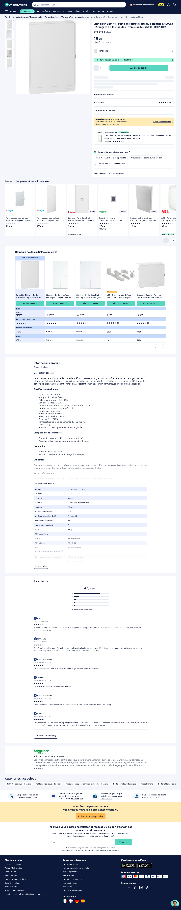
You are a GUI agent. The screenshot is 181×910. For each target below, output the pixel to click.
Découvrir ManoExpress (73, 890)
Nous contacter (11, 875)
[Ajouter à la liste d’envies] (171, 68)
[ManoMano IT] (65, 901)
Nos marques (68, 875)
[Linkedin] (123, 887)
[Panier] (174, 4)
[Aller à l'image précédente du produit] (21, 58)
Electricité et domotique (20, 17)
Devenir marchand (13, 883)
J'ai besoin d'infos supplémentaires (110, 163)
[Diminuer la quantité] (96, 68)
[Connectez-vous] (168, 4)
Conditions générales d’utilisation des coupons (24, 894)
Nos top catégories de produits (76, 868)
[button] (134, 136)
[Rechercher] (34, 4)
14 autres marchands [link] (116, 173)
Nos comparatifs (70, 872)
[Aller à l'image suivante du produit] (85, 58)
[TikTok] (147, 887)
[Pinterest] (135, 887)
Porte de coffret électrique (71, 17)
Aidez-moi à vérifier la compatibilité (111, 158)
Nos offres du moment (72, 879)
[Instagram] (141, 887)
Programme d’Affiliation (15, 890)
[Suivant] (173, 240)
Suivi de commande (13, 864)
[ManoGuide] (175, 904)
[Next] (163, 347)
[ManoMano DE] (77, 901)
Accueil (7, 17)
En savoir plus (114, 850)
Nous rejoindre (11, 886)
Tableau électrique (36, 17)
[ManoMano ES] (83, 901)
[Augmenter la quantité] (105, 68)
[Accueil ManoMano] (16, 4)
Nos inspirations (70, 883)
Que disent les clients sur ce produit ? (147, 158)
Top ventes (67, 886)
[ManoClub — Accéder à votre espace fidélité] (161, 4)
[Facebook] (129, 887)
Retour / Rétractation (13, 868)
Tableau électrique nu (53, 17)
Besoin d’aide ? (11, 872)
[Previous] (156, 347)
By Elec (103, 173)
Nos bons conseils (70, 864)
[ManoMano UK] (71, 901)
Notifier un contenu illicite (16, 879)
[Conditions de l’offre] (172, 59)
